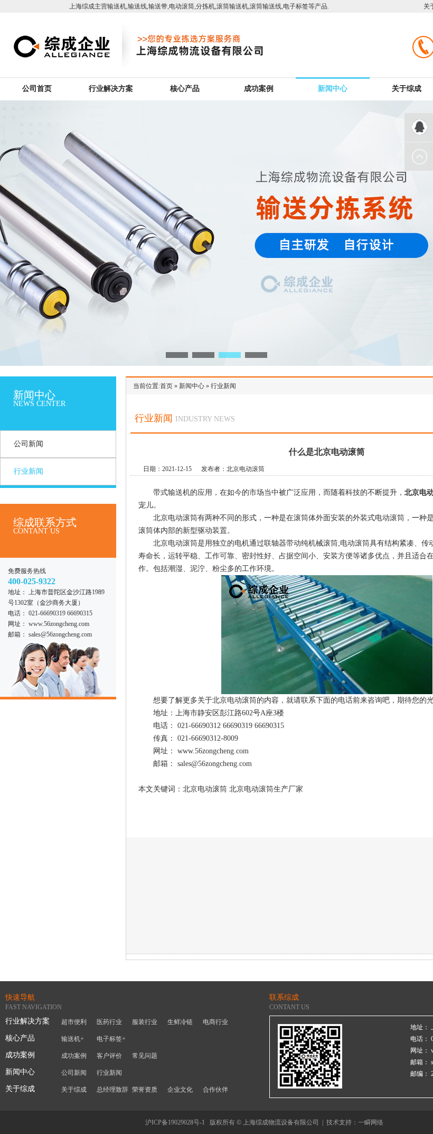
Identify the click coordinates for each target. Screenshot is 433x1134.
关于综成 (406, 89)
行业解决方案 (111, 89)
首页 (166, 386)
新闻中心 (332, 89)
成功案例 (259, 89)
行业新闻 (28, 471)
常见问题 (144, 1055)
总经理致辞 (112, 1089)
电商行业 (215, 1022)
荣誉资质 (144, 1089)
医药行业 (109, 1022)
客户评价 (109, 1055)
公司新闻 (28, 444)
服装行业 (144, 1022)
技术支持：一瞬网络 (354, 1122)
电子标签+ (111, 1039)
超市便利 (74, 1022)
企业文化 (180, 1089)
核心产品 (185, 89)
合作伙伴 (215, 1089)
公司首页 (37, 89)
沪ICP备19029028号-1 (175, 1122)
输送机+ (72, 1039)
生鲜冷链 (180, 1022)
